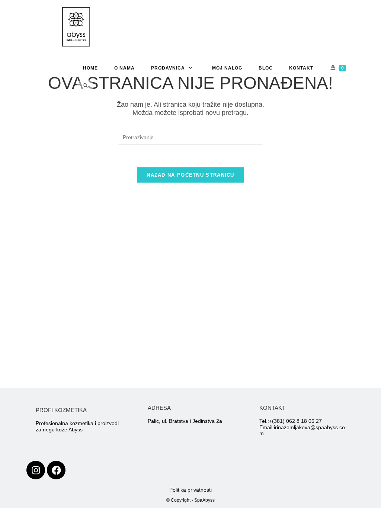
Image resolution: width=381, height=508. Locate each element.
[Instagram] (35, 470)
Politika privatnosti (190, 490)
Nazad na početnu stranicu (190, 175)
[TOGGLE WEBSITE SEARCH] (85, 86)
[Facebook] (56, 470)
